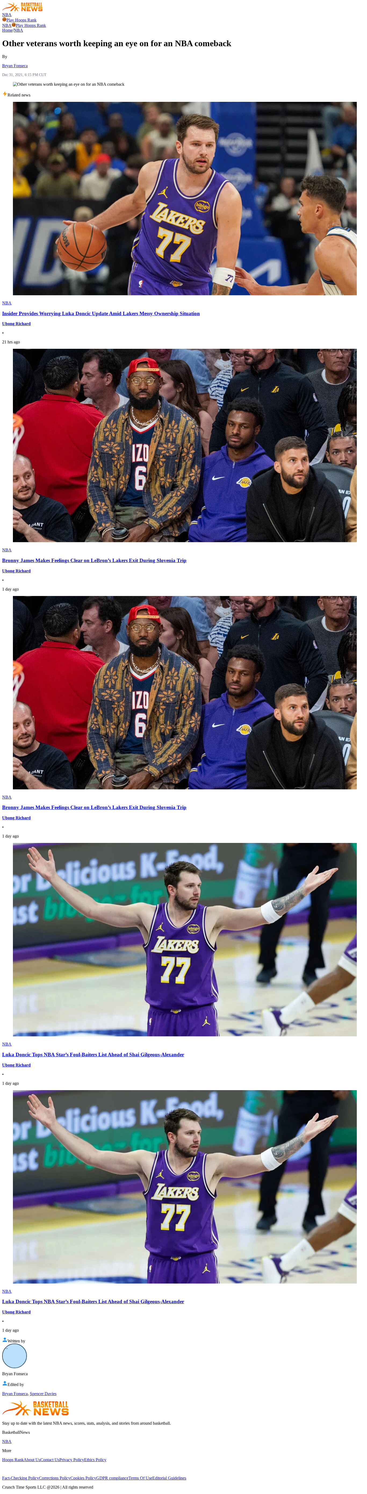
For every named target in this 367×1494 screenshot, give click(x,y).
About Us (32, 1459)
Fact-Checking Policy (20, 1478)
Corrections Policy (54, 1478)
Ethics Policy (95, 1459)
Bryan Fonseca (15, 65)
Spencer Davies (43, 1393)
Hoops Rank (13, 1459)
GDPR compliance (112, 1478)
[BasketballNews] (22, 10)
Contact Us (49, 1459)
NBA (7, 14)
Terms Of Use (140, 1478)
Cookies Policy (83, 1478)
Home (7, 30)
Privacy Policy (71, 1459)
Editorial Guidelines (169, 1478)
